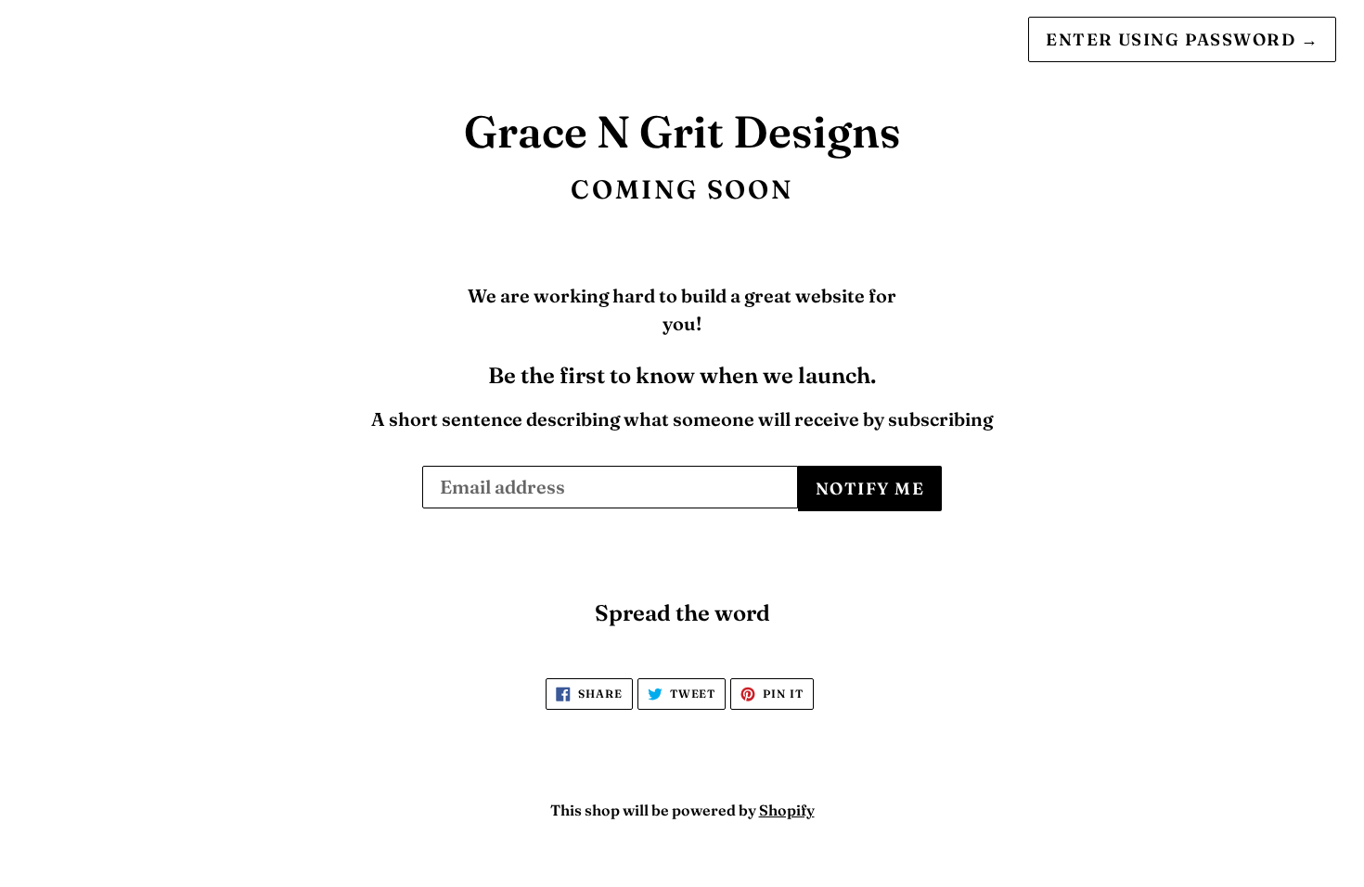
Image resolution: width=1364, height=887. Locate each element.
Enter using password (1182, 39)
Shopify (787, 810)
